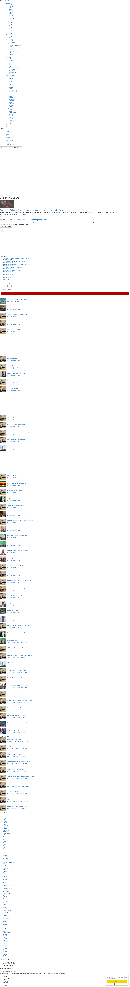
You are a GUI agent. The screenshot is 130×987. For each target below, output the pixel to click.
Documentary (12, 121)
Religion (11, 14)
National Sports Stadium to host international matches (16, 258)
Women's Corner (13, 67)
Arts (10, 84)
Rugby (10, 28)
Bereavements (12, 72)
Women (11, 115)
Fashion (11, 48)
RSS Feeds (5, 951)
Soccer (10, 24)
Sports (7, 21)
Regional (11, 6)
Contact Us (5, 954)
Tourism (11, 118)
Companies (11, 37)
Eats (10, 46)
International (12, 15)
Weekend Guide (13, 91)
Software (11, 102)
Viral (10, 123)
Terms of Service (51, 973)
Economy (11, 39)
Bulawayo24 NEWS (4, 0)
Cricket (10, 26)
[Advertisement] (65, 163)
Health (10, 12)
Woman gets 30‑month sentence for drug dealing (14, 261)
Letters (10, 63)
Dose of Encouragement (15, 45)
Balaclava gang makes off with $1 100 (12, 270)
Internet (11, 97)
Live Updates (7, 280)
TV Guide (11, 82)
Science (11, 105)
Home (8, 131)
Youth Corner (12, 69)
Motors (10, 94)
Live (10, 20)
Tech (7, 93)
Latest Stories (9, 144)
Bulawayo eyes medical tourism (10, 273)
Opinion (8, 57)
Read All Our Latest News (10, 813)
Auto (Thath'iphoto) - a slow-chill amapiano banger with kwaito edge (26, 219)
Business (8, 34)
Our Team (5, 956)
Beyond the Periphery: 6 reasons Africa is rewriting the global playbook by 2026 (31, 210)
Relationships (12, 52)
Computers (11, 100)
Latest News (7, 147)
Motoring (11, 114)
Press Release (12, 18)
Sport (10, 111)
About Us (5, 953)
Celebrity (11, 78)
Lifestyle (8, 43)
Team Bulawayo (13, 90)
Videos (8, 108)
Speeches (11, 61)
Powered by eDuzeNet (5, 975)
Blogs (10, 64)
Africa (10, 9)
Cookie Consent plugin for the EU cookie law (117, 984)
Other (10, 33)
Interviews (11, 60)
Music (10, 76)
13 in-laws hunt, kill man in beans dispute (13, 267)
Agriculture (11, 17)
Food (10, 117)
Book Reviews (12, 73)
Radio (10, 85)
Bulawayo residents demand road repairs (13, 276)
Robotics (11, 103)
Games (10, 81)
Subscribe (65, 293)
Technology (9, 141)
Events (10, 88)
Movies (10, 79)
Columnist (11, 58)
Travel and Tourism (13, 51)
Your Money (12, 42)
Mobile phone (12, 99)
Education (11, 11)
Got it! (117, 981)
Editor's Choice (15, 147)
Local (10, 5)
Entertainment (9, 75)
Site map (5, 950)
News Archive (6, 947)
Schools (11, 30)
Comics (11, 54)
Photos (10, 55)
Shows (10, 87)
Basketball (11, 27)
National (11, 8)
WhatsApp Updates (13, 70)
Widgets (5, 948)
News (7, 3)
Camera (11, 96)
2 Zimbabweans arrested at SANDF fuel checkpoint (15, 264)
